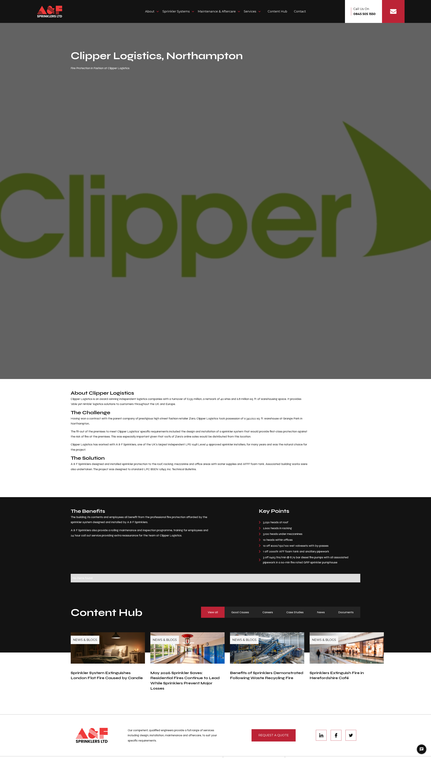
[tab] (213, 612)
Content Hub (277, 11)
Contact (300, 11)
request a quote (273, 735)
